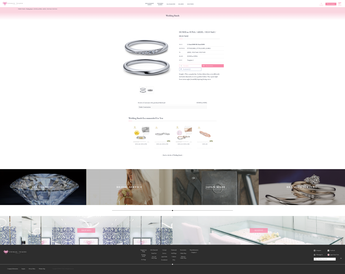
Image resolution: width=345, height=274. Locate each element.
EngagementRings (143, 250)
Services (164, 253)
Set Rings (143, 259)
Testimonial (174, 250)
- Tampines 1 (194, 252)
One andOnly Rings (154, 257)
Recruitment (164, 260)
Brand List (153, 253)
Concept (164, 250)
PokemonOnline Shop (183, 257)
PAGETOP (341, 258)
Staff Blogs (173, 253)
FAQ (174, 260)
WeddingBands (143, 255)
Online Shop (183, 253)
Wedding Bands (29, 9)
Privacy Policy (32, 269)
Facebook (332, 250)
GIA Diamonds (154, 250)
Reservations (183, 250)
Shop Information (194, 250)
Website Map (42, 269)
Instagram (318, 250)
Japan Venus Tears (334, 254)
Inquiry (23, 269)
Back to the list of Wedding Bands (172, 155)
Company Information (12, 269)
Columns (174, 256)
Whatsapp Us (319, 254)
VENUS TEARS (21, 9)
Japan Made (164, 256)
